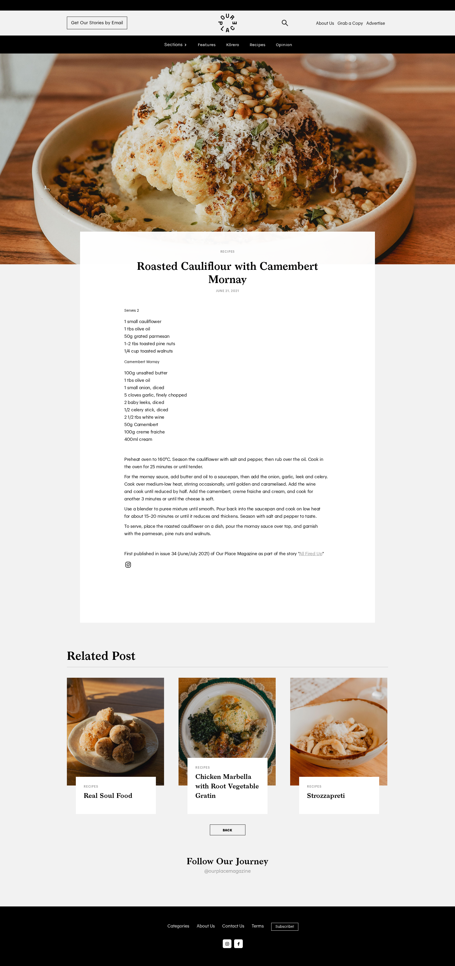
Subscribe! (284, 927)
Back (227, 830)
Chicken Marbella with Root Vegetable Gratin (227, 786)
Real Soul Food (108, 796)
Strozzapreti (326, 796)
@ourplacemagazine (227, 871)
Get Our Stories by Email (97, 23)
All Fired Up (310, 554)
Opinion (284, 44)
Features (207, 44)
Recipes (257, 44)
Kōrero (232, 44)
